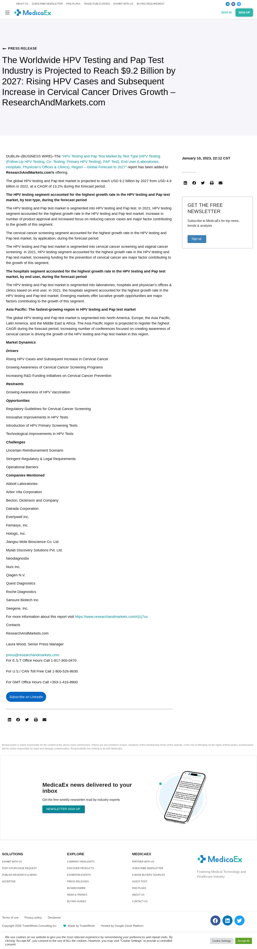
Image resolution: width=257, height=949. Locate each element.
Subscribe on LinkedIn (26, 697)
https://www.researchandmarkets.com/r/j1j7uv (111, 617)
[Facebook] (233, 4)
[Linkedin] (228, 4)
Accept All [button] (244, 940)
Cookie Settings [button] (221, 940)
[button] (7, 12)
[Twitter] (239, 4)
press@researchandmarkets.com (32, 655)
